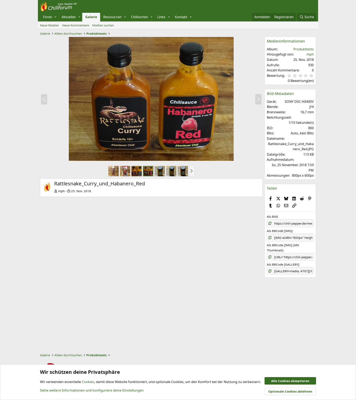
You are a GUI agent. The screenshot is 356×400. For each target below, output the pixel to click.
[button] (56, 17)
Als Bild (272, 216)
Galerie (91, 17)
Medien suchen (103, 25)
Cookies (88, 382)
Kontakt (181, 17)
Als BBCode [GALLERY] (283, 264)
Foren (47, 17)
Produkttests (303, 49)
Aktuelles (69, 17)
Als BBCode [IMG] (279, 231)
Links (161, 17)
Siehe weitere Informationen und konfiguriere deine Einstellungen (92, 390)
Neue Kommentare (75, 25)
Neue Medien (49, 25)
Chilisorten (139, 17)
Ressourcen (112, 17)
